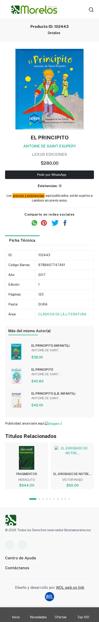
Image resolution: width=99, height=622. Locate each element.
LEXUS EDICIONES (49, 154)
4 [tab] (46, 499)
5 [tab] (50, 499)
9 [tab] (65, 499)
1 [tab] (32, 499)
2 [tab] (39, 499)
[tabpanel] (27, 466)
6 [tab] (54, 499)
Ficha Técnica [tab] (22, 240)
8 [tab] (61, 499)
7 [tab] (57, 499)
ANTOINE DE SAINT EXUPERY (49, 146)
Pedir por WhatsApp (51, 174)
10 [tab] (69, 499)
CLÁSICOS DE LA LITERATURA (62, 314)
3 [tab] (43, 499)
